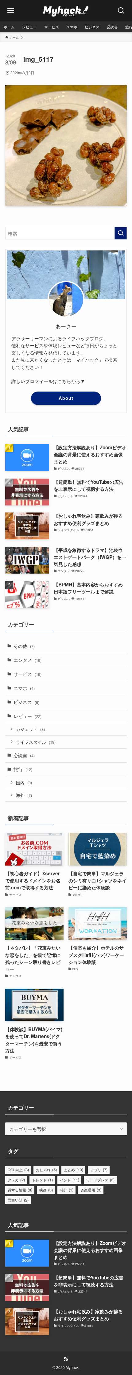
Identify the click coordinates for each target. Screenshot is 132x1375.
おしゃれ (46, 1170)
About (66, 398)
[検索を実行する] (121, 233)
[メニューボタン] (10, 10)
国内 (24, 782)
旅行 (23, 769)
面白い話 (18, 1200)
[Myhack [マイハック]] (66, 10)
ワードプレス (100, 1180)
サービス (27, 673)
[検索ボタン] (121, 10)
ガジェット (30, 729)
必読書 (24, 755)
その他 (24, 645)
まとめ (73, 1170)
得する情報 (20, 1190)
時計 (66, 1190)
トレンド (42, 1180)
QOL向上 (18, 1170)
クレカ (16, 1180)
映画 (46, 1190)
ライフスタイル (36, 742)
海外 (24, 795)
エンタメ (27, 659)
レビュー (27, 716)
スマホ (24, 687)
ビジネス (26, 701)
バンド (69, 1180)
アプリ (98, 1170)
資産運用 (90, 1190)
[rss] (66, 1359)
